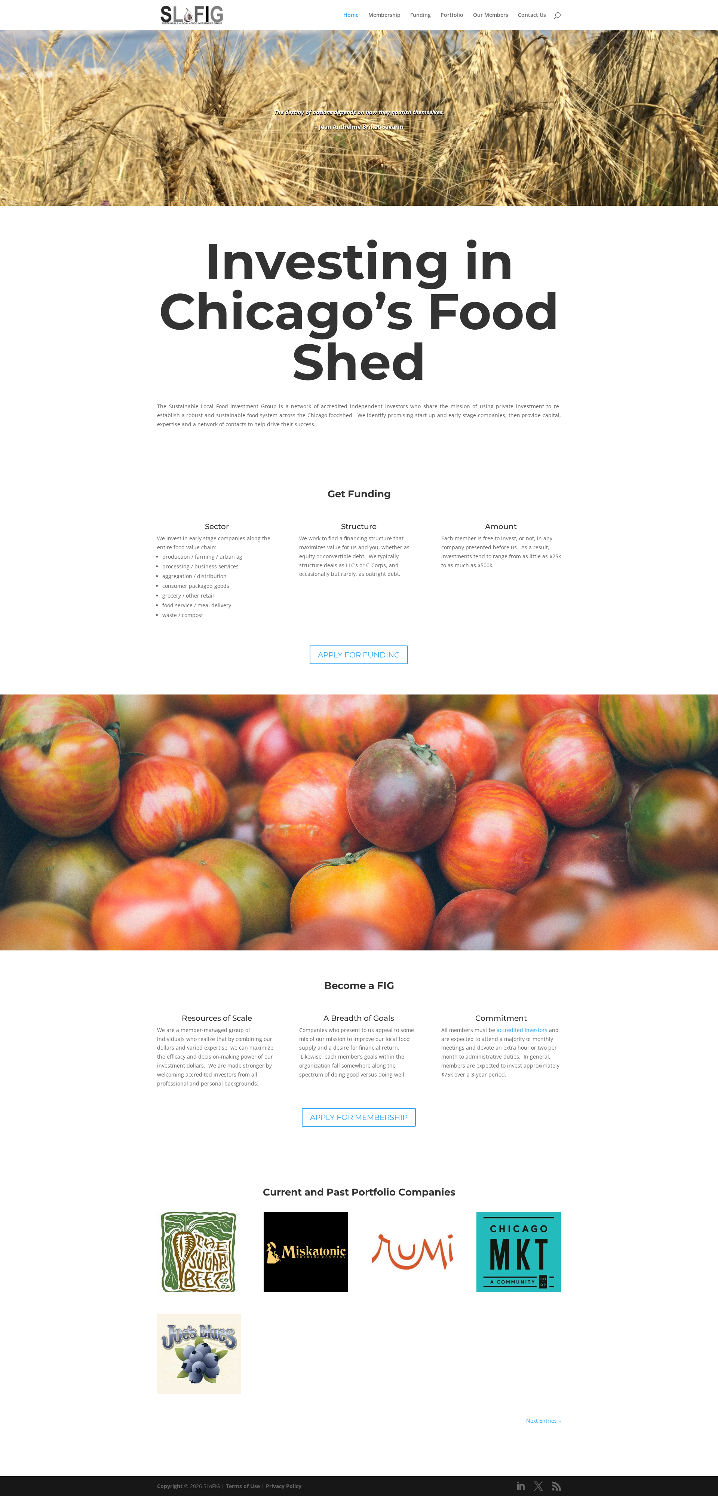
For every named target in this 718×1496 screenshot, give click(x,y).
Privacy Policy (283, 1486)
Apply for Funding (359, 654)
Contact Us (532, 15)
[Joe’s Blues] (199, 1354)
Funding (420, 15)
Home (351, 15)
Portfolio (452, 15)
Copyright (169, 1486)
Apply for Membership (359, 1117)
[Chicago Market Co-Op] (518, 1252)
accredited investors (522, 1030)
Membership (384, 15)
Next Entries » (543, 1420)
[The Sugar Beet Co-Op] (199, 1252)
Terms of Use (243, 1486)
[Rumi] (412, 1252)
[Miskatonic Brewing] (306, 1252)
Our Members (490, 15)
